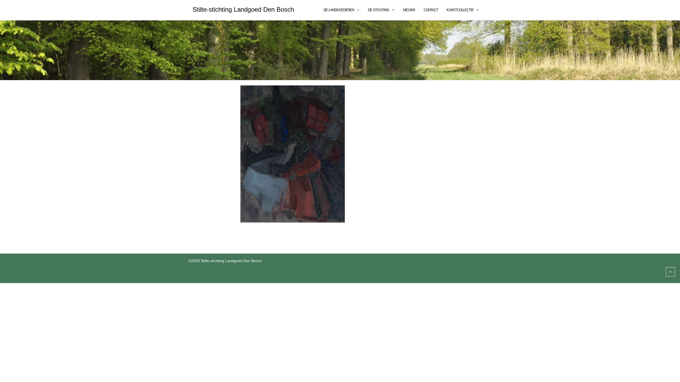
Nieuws (409, 10)
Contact (431, 10)
